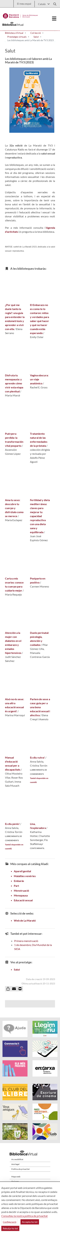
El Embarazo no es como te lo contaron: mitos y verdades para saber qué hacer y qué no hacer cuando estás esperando (39, 319)
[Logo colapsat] (54, 18)
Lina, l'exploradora (38, 825)
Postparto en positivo (37, 580)
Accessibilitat (17, 1159)
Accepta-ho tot (30, 1221)
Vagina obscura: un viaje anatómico (39, 379)
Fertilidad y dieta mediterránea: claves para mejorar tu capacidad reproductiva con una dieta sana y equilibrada (40, 516)
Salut (17, 969)
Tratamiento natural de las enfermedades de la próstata (38, 439)
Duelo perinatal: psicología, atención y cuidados (39, 638)
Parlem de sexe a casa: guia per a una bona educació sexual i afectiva (40, 707)
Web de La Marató (25, 920)
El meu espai (24, 3)
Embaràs (19, 880)
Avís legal (15, 1164)
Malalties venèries (25, 876)
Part (16, 885)
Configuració (9, 1221)
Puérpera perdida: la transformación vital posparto (14, 439)
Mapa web (15, 1176)
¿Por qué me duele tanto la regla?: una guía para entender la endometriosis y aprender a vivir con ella (14, 317)
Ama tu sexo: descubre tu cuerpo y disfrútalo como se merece (14, 508)
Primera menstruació (26, 940)
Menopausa (21, 895)
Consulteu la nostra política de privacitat (24, 1215)
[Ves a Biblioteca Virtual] (20, 15)
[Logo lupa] (54, 3)
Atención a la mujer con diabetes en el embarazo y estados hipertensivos (13, 642)
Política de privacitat (20, 1169)
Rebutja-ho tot (10, 1228)
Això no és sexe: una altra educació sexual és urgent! (14, 705)
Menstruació (21, 890)
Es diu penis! (12, 823)
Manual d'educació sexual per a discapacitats (12, 763)
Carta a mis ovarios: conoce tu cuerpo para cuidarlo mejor (14, 584)
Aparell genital (22, 871)
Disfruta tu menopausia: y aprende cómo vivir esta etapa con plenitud (14, 383)
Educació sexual (23, 900)
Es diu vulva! (37, 757)
